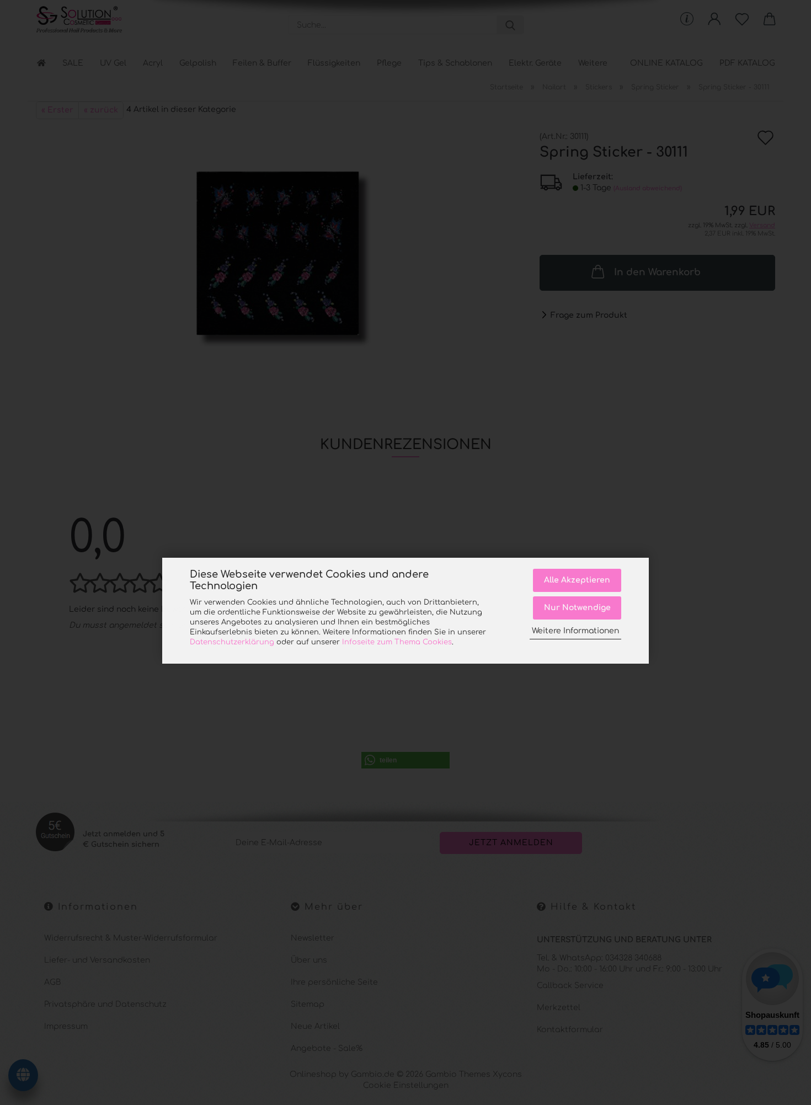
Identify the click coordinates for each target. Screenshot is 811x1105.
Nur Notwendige (577, 607)
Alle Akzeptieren (577, 580)
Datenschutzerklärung (232, 642)
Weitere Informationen (575, 631)
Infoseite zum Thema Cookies (397, 642)
